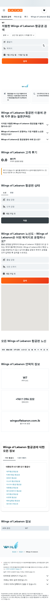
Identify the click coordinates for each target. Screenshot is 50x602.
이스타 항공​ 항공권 (13, 481)
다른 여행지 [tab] (21, 458)
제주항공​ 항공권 (12, 471)
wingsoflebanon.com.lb (25, 420)
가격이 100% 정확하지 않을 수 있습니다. (20, 584)
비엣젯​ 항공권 (11, 497)
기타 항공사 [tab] (9, 458)
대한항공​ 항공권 (12, 488)
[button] (4, 10)
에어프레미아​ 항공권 (13, 491)
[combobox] (27, 199)
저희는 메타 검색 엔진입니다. (15, 580)
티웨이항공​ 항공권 (13, 475)
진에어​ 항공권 (11, 478)
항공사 (21, 552)
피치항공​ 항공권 (12, 494)
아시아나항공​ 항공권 (13, 484)
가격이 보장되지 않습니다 (14, 569)
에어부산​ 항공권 (12, 504)
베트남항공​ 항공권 (13, 501)
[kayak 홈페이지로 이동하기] (15, 10)
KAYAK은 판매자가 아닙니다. (15, 576)
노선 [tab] (4, 193)
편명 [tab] (11, 193)
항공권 (14, 552)
